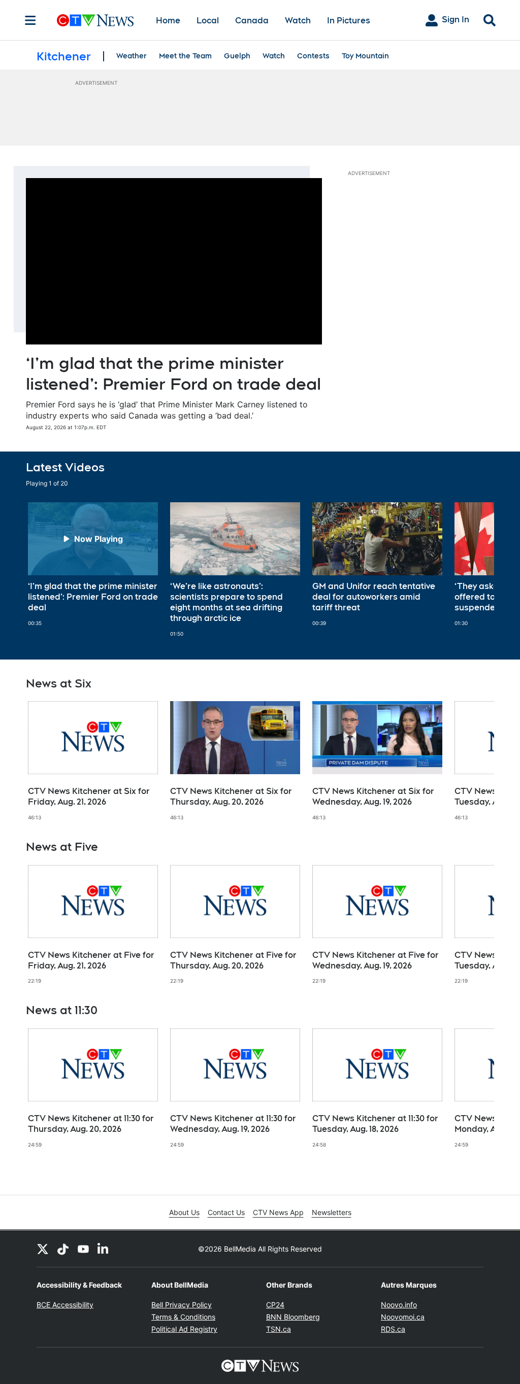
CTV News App (278, 1212)
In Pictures (348, 20)
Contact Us (226, 1212)
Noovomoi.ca (403, 1316)
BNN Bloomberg (293, 1316)
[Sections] (30, 20)
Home (168, 20)
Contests (313, 56)
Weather (131, 56)
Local (208, 20)
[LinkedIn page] (104, 1248)
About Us (184, 1212)
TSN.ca (278, 1329)
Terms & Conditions (183, 1316)
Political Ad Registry (184, 1329)
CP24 (275, 1304)
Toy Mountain (365, 56)
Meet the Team (185, 56)
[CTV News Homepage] (95, 20)
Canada (252, 20)
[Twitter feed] (43, 1248)
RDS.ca (393, 1329)
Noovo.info (399, 1304)
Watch (298, 20)
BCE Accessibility (65, 1304)
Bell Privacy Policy (181, 1304)
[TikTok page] (63, 1248)
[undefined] (93, 564)
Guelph (237, 56)
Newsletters (331, 1212)
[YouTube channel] (83, 1248)
